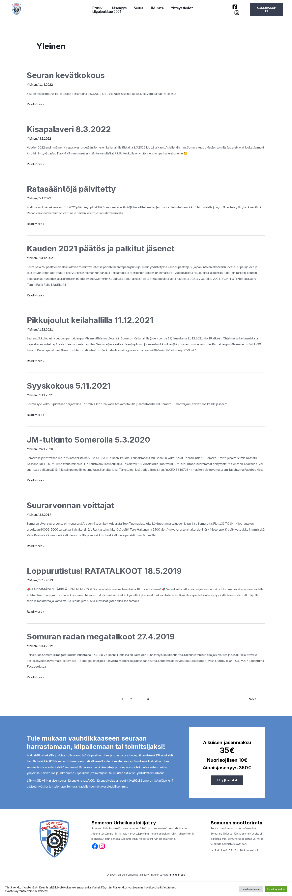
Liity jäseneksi (227, 780)
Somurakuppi (236, 838)
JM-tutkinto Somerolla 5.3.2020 (88, 440)
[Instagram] (236, 12)
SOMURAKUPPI (266, 9)
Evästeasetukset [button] (251, 889)
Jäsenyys (119, 8)
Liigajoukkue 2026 (106, 11)
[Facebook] (234, 6)
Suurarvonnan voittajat (70, 505)
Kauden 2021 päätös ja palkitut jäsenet (100, 248)
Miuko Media (178, 874)
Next (254, 699)
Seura (138, 8)
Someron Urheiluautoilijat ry (52, 9)
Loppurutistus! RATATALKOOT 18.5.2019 (104, 571)
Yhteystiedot (182, 8)
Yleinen (32, 84)
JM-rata (157, 8)
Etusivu (98, 8)
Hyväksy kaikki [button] (276, 889)
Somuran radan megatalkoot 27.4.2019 (101, 636)
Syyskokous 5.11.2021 (69, 386)
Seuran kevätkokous (66, 75)
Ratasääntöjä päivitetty (71, 189)
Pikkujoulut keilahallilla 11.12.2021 (90, 320)
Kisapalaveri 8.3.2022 (69, 129)
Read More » (35, 104)
